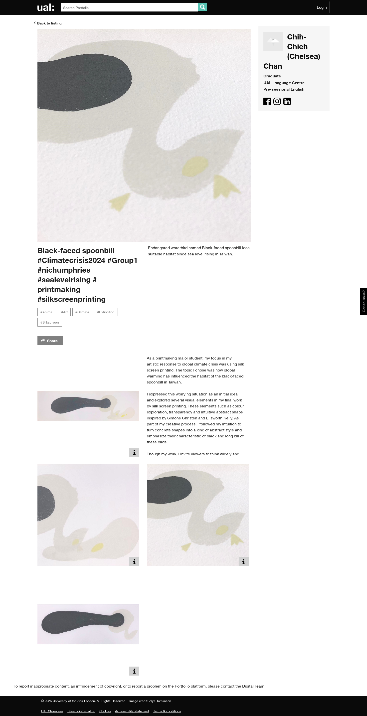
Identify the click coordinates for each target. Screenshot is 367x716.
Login (322, 7)
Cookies (105, 711)
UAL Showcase (52, 711)
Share (52, 340)
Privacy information (81, 711)
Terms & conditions (167, 711)
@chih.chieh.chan (277, 101)
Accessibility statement (132, 711)
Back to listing (49, 23)
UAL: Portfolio (46, 7)
